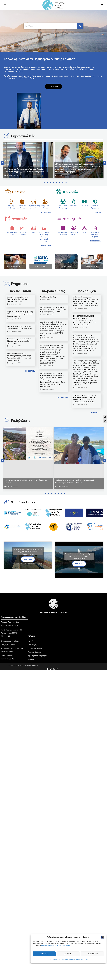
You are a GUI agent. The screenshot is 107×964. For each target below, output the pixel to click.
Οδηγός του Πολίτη (8, 645)
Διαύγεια (31, 659)
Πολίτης (18, 192)
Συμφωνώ (44, 954)
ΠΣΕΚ (84, 232)
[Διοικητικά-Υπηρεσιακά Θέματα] (95, 228)
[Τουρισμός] (74, 201)
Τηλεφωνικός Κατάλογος (10, 641)
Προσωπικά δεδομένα (36, 648)
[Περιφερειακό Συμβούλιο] (63, 228)
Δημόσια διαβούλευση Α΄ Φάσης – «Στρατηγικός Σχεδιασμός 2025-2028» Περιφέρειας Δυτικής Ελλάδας (53, 309)
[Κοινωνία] (58, 191)
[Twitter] (50, 668)
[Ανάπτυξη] (7, 218)
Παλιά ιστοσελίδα (7, 659)
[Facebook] (47, 668)
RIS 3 (33, 232)
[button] (103, 937)
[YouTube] (54, 668)
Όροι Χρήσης (32, 645)
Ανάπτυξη (19, 219)
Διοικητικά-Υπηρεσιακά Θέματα (95, 234)
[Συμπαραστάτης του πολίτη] (34, 201)
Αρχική (30, 641)
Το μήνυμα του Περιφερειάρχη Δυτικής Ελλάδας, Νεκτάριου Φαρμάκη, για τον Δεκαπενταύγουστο (20, 314)
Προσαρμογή (92, 954)
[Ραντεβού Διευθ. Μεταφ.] (22, 201)
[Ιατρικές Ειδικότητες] (11, 201)
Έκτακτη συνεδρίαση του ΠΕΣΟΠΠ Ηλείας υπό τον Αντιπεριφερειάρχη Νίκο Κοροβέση (19, 341)
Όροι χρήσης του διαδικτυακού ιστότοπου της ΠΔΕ (73, 959)
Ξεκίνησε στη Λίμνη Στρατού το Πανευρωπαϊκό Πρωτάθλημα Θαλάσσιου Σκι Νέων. (18, 299)
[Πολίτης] (7, 192)
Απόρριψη (68, 954)
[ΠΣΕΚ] (84, 228)
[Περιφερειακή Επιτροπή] (74, 228)
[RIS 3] (33, 228)
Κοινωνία (70, 192)
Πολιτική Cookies (52, 959)
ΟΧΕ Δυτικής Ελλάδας (48, 297)
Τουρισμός (73, 206)
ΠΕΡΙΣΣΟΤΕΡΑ (29, 371)
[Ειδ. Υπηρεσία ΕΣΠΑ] (12, 228)
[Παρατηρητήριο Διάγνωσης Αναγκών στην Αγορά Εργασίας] (44, 228)
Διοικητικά (72, 219)
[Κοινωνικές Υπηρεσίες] (63, 201)
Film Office (84, 206)
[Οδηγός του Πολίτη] (45, 201)
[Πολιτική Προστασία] (95, 201)
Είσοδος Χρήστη (7, 655)
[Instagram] (57, 668)
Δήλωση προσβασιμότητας (37, 656)
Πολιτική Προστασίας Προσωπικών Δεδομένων (55, 945)
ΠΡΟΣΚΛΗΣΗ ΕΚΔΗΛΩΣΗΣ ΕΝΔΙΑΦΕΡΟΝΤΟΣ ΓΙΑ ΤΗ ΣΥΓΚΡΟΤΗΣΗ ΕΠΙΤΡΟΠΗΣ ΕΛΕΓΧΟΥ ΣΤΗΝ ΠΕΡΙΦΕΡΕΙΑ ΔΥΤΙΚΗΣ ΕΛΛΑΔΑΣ (84, 320)
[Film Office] (84, 201)
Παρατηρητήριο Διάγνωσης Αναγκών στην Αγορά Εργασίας (44, 237)
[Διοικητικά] (58, 218)
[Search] (80, 26)
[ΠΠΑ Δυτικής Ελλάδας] (22, 228)
